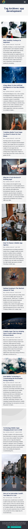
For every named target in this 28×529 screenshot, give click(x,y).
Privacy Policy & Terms (16, 527)
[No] (26, 525)
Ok (8, 527)
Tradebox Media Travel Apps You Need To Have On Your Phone (12, 134)
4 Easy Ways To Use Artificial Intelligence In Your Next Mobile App (13, 87)
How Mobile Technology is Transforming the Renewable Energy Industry (13, 378)
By (10, 44)
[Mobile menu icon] (24, 2)
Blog (4, 44)
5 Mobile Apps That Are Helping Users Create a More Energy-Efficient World (13, 333)
